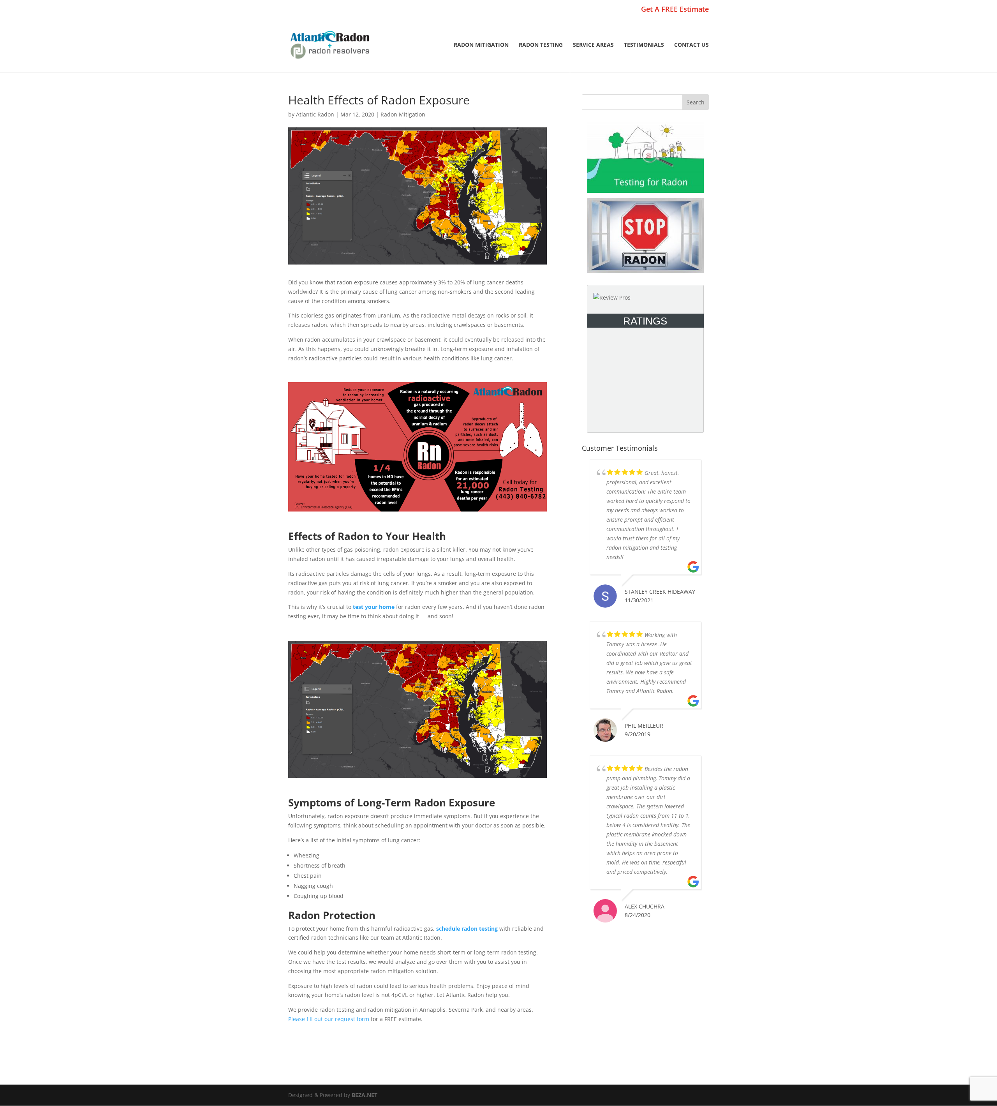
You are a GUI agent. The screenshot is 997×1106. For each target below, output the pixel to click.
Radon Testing (541, 45)
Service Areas (593, 45)
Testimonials (644, 45)
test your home (374, 606)
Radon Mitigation (481, 45)
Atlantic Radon (315, 114)
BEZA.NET (364, 1095)
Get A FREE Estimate (675, 9)
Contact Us (691, 45)
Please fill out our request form (328, 1019)
